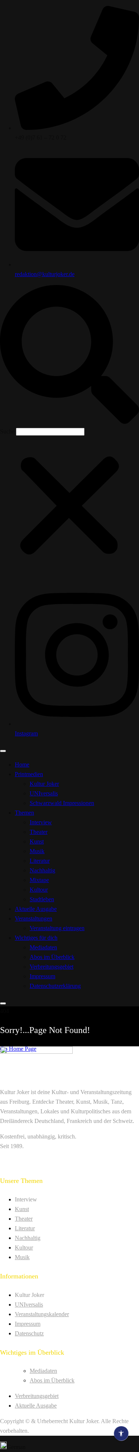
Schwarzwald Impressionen (62, 803)
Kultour (39, 889)
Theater (38, 832)
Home (22, 764)
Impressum (42, 976)
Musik (37, 851)
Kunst (37, 841)
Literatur (40, 861)
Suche (7, 431)
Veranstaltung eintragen (57, 928)
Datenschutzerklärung (55, 986)
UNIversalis (44, 793)
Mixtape (39, 880)
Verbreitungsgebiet (51, 966)
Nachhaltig (42, 870)
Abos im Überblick (52, 957)
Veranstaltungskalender (42, 1314)
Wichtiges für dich (36, 938)
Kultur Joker (44, 784)
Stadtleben (42, 899)
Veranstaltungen (33, 918)
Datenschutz (29, 1333)
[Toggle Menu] (3, 751)
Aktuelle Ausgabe (36, 909)
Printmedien (29, 774)
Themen (24, 812)
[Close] (3, 1003)
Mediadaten (43, 947)
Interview (41, 822)
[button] (69, 356)
